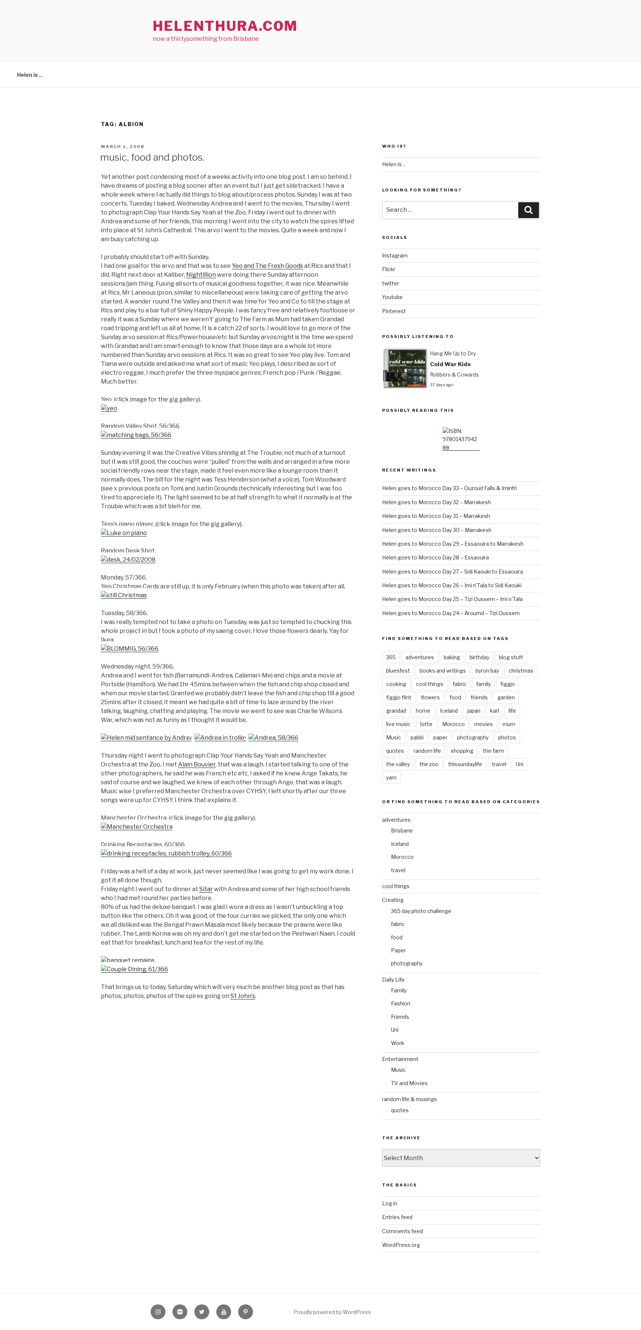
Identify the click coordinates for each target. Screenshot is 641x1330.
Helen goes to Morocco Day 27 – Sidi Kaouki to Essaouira (452, 571)
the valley (398, 764)
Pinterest (394, 311)
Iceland (449, 710)
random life (427, 751)
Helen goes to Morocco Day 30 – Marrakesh (437, 530)
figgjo (507, 684)
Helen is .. (29, 75)
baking (452, 657)
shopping (462, 751)
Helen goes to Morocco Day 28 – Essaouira (435, 557)
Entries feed (397, 1217)
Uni (519, 764)
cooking (396, 684)
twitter (390, 283)
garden (506, 697)
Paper (398, 950)
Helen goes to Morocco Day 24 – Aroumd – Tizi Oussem (451, 613)
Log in (389, 1203)
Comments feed (402, 1231)
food (455, 697)
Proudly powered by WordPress (332, 1312)
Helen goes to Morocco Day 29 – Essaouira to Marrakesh (452, 544)
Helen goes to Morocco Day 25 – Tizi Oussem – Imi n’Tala (452, 599)
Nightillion (201, 274)
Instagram (395, 255)
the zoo (429, 764)
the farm (493, 751)
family (483, 684)
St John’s (242, 995)
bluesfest (398, 670)
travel (499, 764)
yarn (391, 777)
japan (473, 710)
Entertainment (400, 1059)
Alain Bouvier (197, 764)
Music (393, 737)
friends (479, 697)
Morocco (453, 724)
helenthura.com (225, 26)
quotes (395, 751)
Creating (393, 900)
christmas (521, 670)
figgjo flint (398, 697)
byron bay (487, 670)
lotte (426, 724)
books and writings (443, 670)
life (512, 710)
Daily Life (393, 979)
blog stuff (511, 657)
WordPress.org (401, 1245)
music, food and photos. (152, 157)
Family (399, 990)
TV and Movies (409, 1083)
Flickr (388, 269)
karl (494, 710)
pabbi (417, 737)
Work (397, 1043)
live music (398, 724)
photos (507, 737)
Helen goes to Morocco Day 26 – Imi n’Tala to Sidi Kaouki (452, 585)
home (423, 710)
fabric (460, 684)
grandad (396, 710)
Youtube (392, 297)
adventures (419, 657)
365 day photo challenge (421, 911)
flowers (430, 697)
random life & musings (409, 1099)
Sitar (206, 889)
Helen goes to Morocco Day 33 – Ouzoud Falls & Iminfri (449, 488)
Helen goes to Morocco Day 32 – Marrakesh (436, 502)
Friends (400, 1017)
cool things (429, 684)
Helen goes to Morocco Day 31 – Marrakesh (436, 516)
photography (473, 737)
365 (391, 657)
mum (509, 724)
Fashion (400, 1003)
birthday (479, 657)
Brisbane (402, 830)
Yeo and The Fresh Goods (267, 265)
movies (483, 724)
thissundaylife (465, 764)
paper (440, 737)
